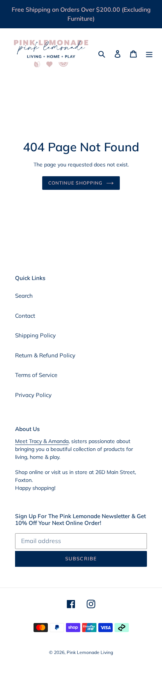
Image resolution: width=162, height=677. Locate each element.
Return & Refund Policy (45, 355)
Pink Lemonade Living (90, 652)
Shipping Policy (35, 335)
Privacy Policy (33, 395)
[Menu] (149, 54)
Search (24, 295)
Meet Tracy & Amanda (42, 441)
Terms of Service (36, 375)
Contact (25, 315)
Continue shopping (75, 183)
